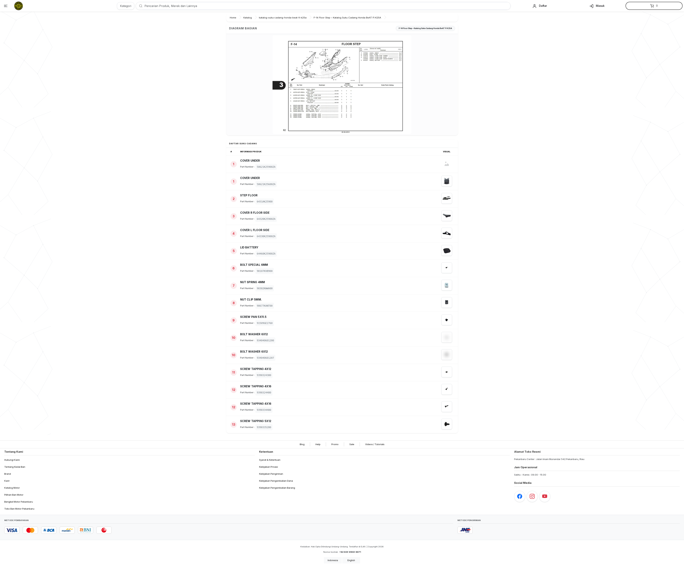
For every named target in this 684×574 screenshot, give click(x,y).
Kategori (125, 6)
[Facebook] (519, 496)
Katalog (247, 17)
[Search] (139, 6)
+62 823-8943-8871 (350, 552)
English (351, 560)
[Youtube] (544, 496)
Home (233, 17)
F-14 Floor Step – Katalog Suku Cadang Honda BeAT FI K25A (347, 17)
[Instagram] (532, 496)
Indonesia (333, 560)
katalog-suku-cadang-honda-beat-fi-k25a (283, 17)
